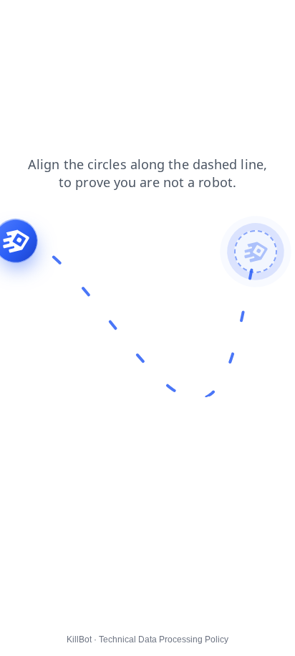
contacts (29, 21)
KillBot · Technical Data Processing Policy (147, 639)
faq (113, 21)
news (77, 21)
